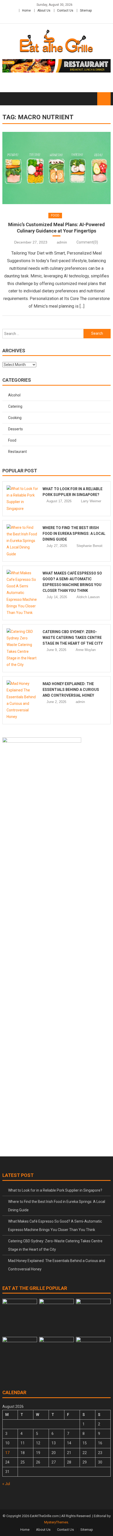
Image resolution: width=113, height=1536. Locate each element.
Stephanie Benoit (89, 546)
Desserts (15, 429)
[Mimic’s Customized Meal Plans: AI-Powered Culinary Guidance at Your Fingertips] (56, 168)
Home (26, 10)
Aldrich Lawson (88, 597)
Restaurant (17, 451)
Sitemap (86, 10)
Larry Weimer (91, 501)
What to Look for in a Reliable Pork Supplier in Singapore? (55, 1190)
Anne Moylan (86, 650)
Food (55, 215)
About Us (43, 10)
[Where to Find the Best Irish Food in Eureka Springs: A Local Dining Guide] (23, 540)
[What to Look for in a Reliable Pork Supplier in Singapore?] (23, 498)
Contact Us (65, 10)
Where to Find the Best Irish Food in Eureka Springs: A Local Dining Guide (74, 533)
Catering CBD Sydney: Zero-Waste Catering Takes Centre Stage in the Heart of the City (73, 637)
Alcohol (14, 395)
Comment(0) (87, 242)
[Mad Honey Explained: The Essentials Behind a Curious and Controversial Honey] (23, 700)
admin (62, 242)
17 (7, 1453)
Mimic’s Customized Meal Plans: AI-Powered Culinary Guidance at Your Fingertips (56, 227)
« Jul (6, 1484)
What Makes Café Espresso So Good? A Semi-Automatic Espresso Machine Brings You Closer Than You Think (55, 1225)
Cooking (15, 418)
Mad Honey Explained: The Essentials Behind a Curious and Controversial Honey (71, 689)
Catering (15, 406)
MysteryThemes (56, 1522)
